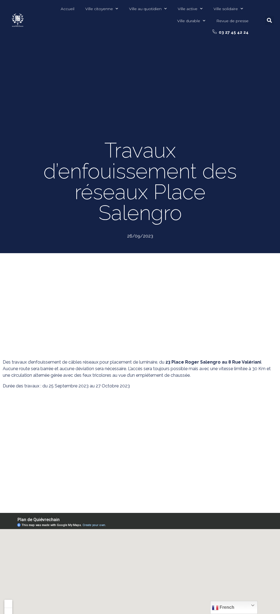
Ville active (187, 8)
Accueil (67, 8)
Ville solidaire (226, 8)
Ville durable (188, 20)
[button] (230, 32)
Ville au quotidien (145, 8)
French (226, 607)
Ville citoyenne (99, 8)
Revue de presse (232, 20)
